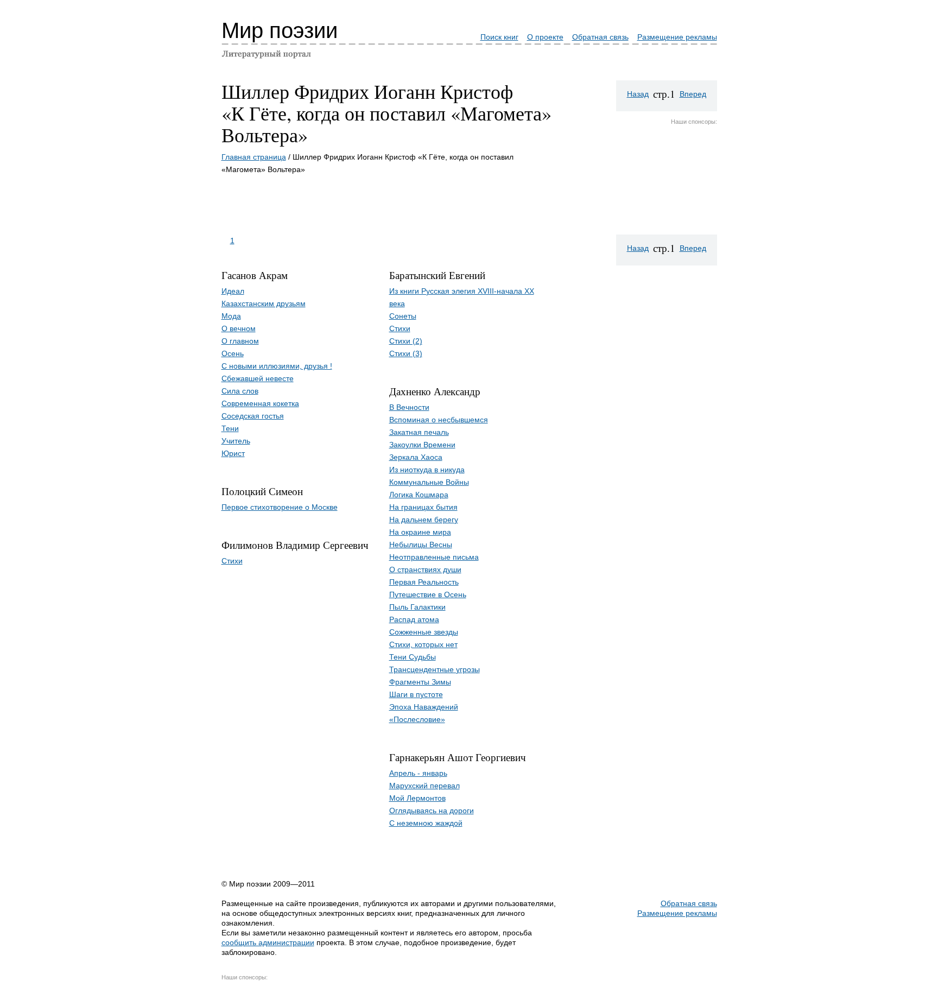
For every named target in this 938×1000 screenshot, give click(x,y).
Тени (230, 428)
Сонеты (402, 316)
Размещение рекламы (677, 37)
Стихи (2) (405, 341)
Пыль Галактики (417, 607)
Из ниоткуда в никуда (427, 469)
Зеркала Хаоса (415, 457)
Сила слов (239, 391)
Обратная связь (600, 37)
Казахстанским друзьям (263, 303)
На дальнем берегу (423, 519)
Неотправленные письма (434, 557)
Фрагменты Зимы (420, 682)
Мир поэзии (279, 30)
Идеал (232, 291)
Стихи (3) (405, 353)
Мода (231, 316)
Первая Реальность (424, 582)
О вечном (238, 328)
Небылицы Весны (420, 544)
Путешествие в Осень (427, 594)
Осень (232, 353)
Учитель (235, 440)
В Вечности (409, 407)
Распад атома (414, 619)
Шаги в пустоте (416, 694)
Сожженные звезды (423, 632)
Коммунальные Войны (429, 482)
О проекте (545, 37)
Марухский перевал (424, 785)
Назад (638, 94)
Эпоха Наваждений (423, 706)
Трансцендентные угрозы (434, 669)
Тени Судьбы (412, 657)
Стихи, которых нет (423, 644)
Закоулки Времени (422, 444)
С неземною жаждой (425, 823)
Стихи (232, 560)
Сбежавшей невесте (257, 378)
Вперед (693, 94)
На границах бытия (423, 507)
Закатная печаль (419, 432)
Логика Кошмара (418, 494)
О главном (240, 341)
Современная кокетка (260, 403)
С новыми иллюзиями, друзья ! (276, 366)
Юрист (233, 453)
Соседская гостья (252, 416)
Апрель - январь (418, 773)
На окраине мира (420, 532)
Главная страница (253, 157)
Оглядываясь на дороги (431, 810)
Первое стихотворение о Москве (279, 507)
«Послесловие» (417, 719)
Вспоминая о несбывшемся (438, 419)
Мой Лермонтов (417, 798)
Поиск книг (499, 37)
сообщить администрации (267, 942)
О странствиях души (425, 569)
